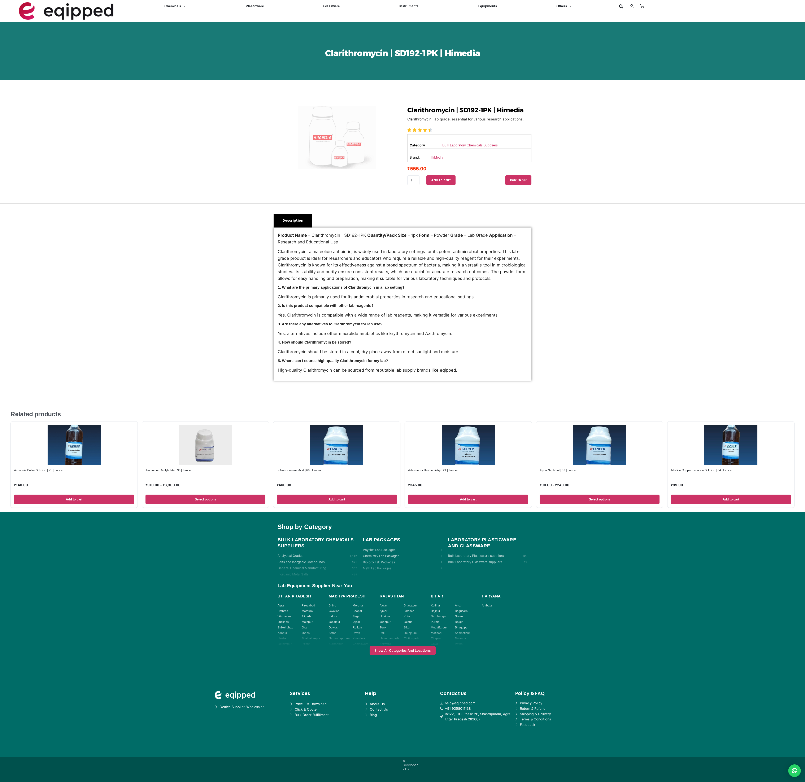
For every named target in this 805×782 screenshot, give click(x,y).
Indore (333, 616)
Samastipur (462, 633)
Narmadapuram (339, 638)
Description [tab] (293, 220)
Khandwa (359, 638)
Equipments (487, 6)
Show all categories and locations (402, 650)
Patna (459, 643)
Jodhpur (385, 621)
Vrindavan (284, 616)
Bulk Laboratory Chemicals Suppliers (470, 145)
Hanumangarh (389, 638)
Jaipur (408, 621)
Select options (205, 499)
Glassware (331, 6)
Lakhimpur (285, 643)
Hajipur (435, 611)
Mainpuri (307, 621)
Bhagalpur (462, 627)
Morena (358, 605)
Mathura (307, 611)
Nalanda (460, 638)
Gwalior (334, 611)
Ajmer (383, 611)
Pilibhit (306, 643)
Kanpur (282, 633)
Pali (382, 633)
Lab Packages (381, 539)
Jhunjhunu (411, 633)
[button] (621, 6)
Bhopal (357, 611)
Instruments (408, 6)
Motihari (436, 633)
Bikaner (409, 611)
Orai (304, 627)
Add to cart (441, 180)
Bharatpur (410, 605)
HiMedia (437, 157)
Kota (407, 616)
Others (561, 6)
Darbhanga (438, 616)
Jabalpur (334, 621)
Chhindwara (361, 643)
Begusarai (461, 611)
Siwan (459, 616)
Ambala (487, 605)
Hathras (283, 611)
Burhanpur (336, 643)
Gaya (434, 643)
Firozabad (308, 605)
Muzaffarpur (439, 627)
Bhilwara (385, 643)
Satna (332, 633)
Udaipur (385, 616)
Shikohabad (285, 627)
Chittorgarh (411, 638)
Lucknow (283, 621)
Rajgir (459, 621)
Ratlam (357, 627)
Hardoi (282, 638)
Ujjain (356, 621)
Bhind (332, 605)
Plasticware (255, 6)
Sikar (407, 627)
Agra (281, 605)
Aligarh (306, 616)
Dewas (333, 627)
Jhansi (306, 633)
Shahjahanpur (311, 638)
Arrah (458, 605)
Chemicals (172, 6)
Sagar (357, 616)
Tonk (383, 627)
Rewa (356, 633)
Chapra (436, 638)
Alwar (383, 605)
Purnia (435, 621)
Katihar (435, 605)
